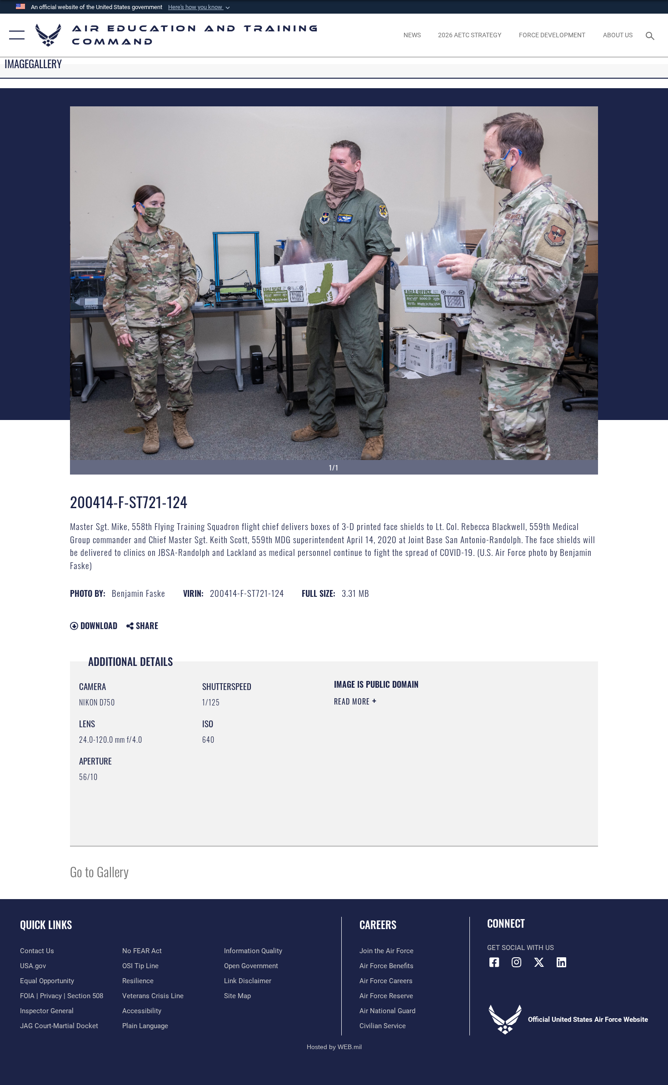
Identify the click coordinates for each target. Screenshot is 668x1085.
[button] (200, 7)
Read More (353, 701)
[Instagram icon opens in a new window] (516, 962)
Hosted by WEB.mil (334, 1046)
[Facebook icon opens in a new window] (494, 962)
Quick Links (46, 924)
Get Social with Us (520, 948)
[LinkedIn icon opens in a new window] (561, 962)
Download (97, 625)
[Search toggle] (651, 35)
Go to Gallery (99, 871)
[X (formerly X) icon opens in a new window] (539, 962)
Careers (377, 924)
